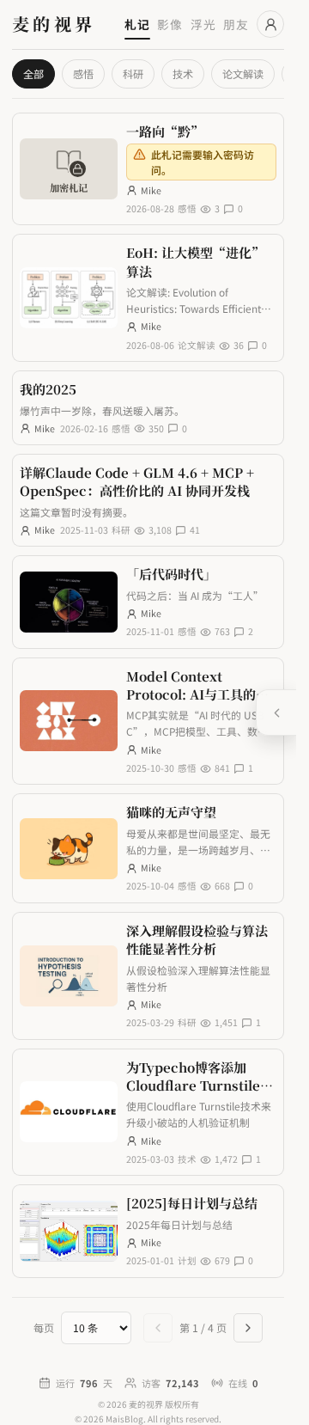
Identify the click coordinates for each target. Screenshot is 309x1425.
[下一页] (248, 1327)
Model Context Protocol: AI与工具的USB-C (191, 694)
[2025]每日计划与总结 (192, 1203)
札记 (137, 24)
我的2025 (48, 389)
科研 (133, 74)
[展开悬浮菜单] (276, 712)
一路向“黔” (164, 131)
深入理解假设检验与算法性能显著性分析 (197, 939)
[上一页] (158, 1327)
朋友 (236, 24)
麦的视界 (54, 24)
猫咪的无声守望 (171, 812)
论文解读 (243, 74)
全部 (33, 74)
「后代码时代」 (171, 574)
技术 (183, 74)
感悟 (83, 74)
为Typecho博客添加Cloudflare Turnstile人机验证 (199, 1085)
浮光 (203, 24)
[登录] (270, 24)
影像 (170, 24)
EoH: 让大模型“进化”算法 (195, 261)
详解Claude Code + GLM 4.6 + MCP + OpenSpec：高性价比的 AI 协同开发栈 (137, 481)
